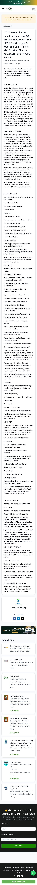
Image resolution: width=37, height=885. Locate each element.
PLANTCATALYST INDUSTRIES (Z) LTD (21, 662)
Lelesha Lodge (14, 679)
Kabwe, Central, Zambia (17, 651)
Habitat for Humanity (10, 60)
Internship (13, 794)
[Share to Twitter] (22, 618)
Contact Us (29, 867)
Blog (22, 867)
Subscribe (18, 846)
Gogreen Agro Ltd (15, 698)
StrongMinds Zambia (16, 648)
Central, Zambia (8, 63)
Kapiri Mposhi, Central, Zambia (19, 701)
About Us (16, 867)
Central (12, 750)
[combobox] (18, 829)
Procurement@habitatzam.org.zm (15, 583)
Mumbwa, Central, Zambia (18, 682)
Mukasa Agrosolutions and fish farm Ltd (21, 765)
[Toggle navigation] (34, 9)
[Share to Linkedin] (18, 618)
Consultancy (28, 748)
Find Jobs (7, 867)
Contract (13, 665)
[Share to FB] (14, 618)
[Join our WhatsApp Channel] (33, 873)
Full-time (27, 648)
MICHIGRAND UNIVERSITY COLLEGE (20, 791)
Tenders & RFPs (23, 60)
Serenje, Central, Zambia (25, 794)
